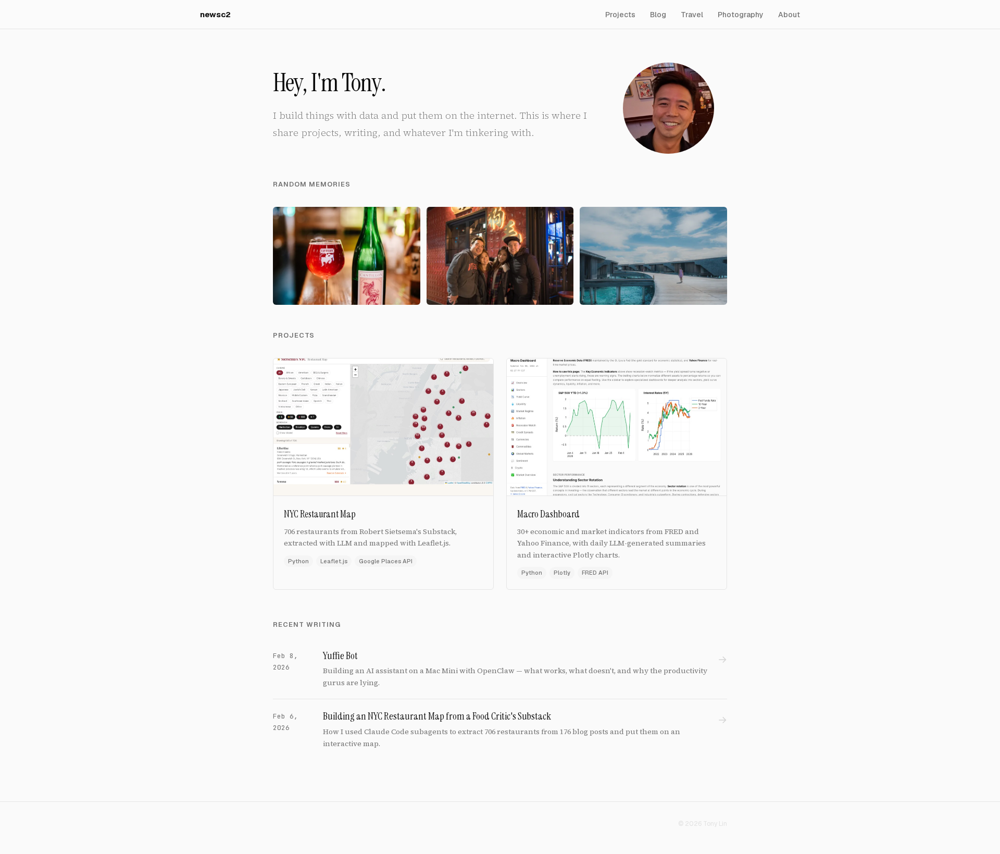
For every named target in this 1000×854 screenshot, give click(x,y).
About (789, 14)
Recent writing (307, 624)
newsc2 (215, 14)
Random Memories (312, 184)
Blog (658, 14)
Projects (620, 14)
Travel (692, 14)
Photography (741, 14)
